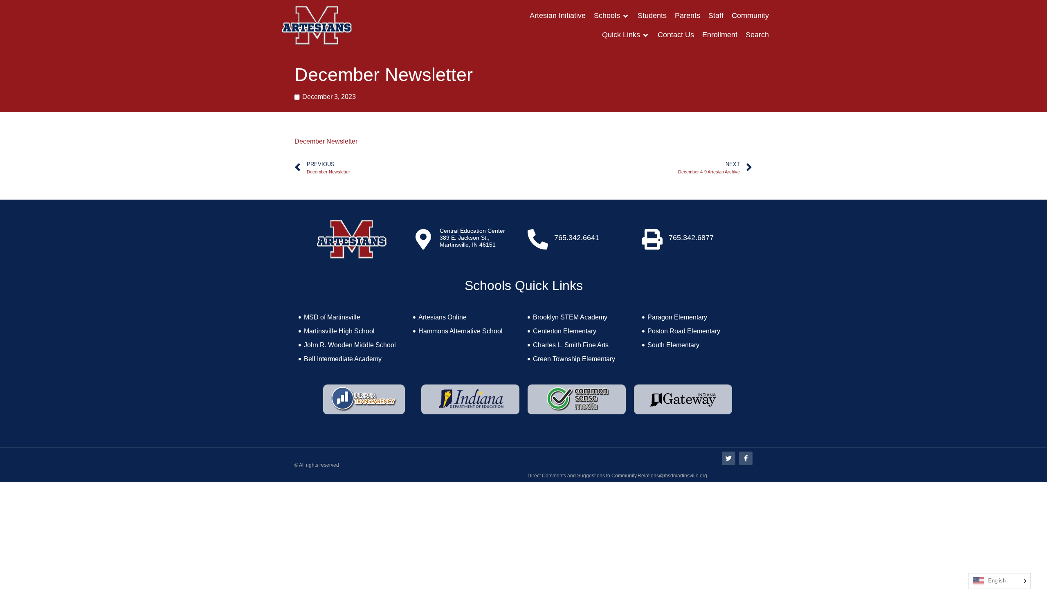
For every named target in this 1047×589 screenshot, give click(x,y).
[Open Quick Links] (645, 34)
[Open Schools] (625, 15)
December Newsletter (325, 141)
